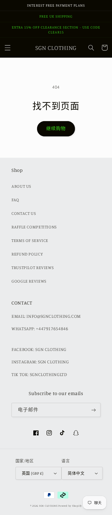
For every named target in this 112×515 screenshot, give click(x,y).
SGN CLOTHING (48, 505)
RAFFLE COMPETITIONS (34, 226)
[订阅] (93, 410)
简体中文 (76, 473)
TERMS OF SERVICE (29, 240)
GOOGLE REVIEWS (29, 281)
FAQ (15, 199)
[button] (7, 47)
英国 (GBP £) (32, 473)
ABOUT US (21, 186)
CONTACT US (23, 213)
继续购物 (56, 128)
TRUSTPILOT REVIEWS (32, 267)
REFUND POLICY (27, 253)
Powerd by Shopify (70, 505)
